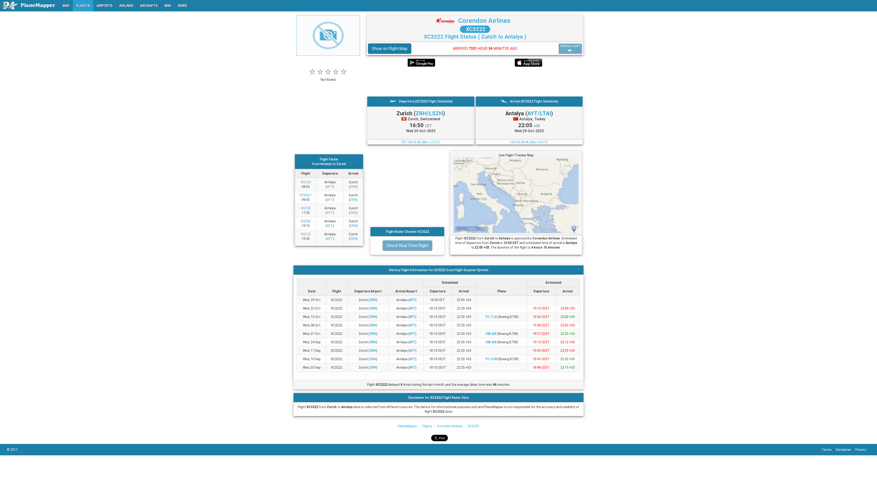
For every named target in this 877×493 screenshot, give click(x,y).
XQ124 (306, 182)
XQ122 (306, 234)
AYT (330, 187)
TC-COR (491, 359)
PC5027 (305, 195)
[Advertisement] (475, 81)
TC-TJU (491, 317)
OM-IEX (491, 334)
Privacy (862, 449)
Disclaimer (845, 449)
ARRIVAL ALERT (570, 46)
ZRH (353, 187)
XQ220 (306, 221)
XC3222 (475, 29)
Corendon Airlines (484, 20)
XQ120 (306, 208)
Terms (829, 449)
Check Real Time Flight (407, 245)
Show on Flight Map (389, 48)
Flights (427, 426)
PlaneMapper (407, 426)
